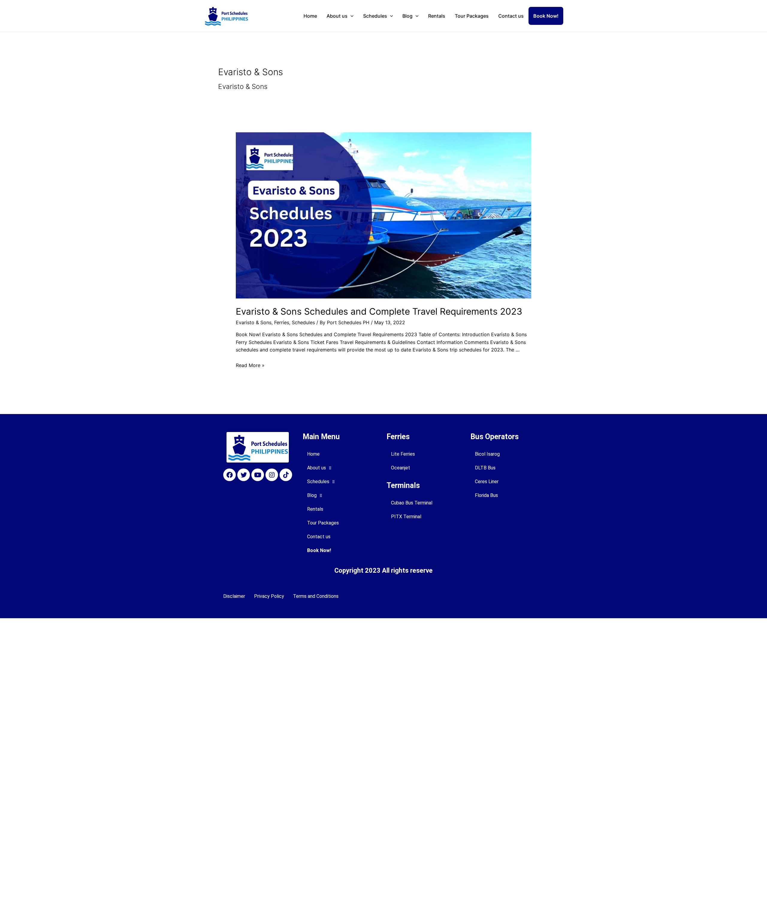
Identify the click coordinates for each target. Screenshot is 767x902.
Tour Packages (472, 16)
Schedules (375, 16)
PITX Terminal (406, 516)
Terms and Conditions (316, 596)
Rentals (436, 16)
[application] (351, 16)
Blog (407, 16)
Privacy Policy (269, 596)
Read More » (250, 365)
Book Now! (545, 16)
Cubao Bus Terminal (411, 503)
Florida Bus (486, 495)
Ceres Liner (487, 481)
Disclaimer (234, 596)
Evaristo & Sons (253, 322)
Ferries (281, 322)
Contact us (511, 16)
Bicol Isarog (487, 454)
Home (310, 16)
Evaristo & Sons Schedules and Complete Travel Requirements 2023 (379, 311)
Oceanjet (400, 468)
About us (337, 16)
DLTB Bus (485, 468)
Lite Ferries (403, 454)
